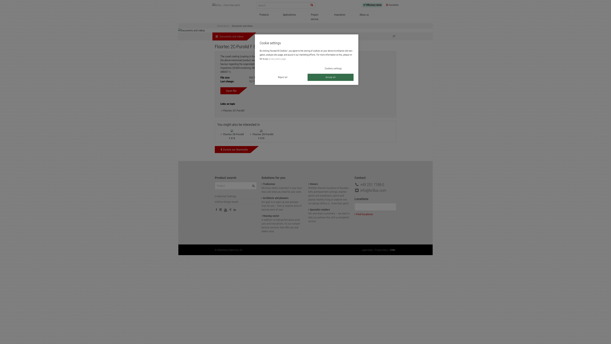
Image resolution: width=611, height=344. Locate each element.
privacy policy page (277, 58)
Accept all (331, 77)
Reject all (283, 77)
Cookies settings (333, 68)
